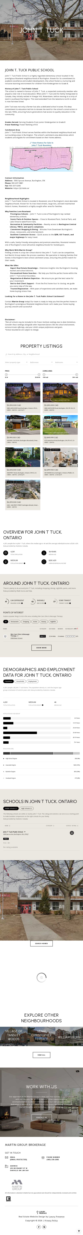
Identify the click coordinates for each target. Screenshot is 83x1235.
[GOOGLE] (44, 1227)
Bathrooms (34, 362)
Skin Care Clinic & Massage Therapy (20, 635)
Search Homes (41, 943)
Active (36, 622)
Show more (41, 648)
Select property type (12, 362)
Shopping (27, 622)
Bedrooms (59, 362)
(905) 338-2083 (53, 1159)
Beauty (44, 622)
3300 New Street (16, 638)
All (6, 622)
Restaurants (15, 622)
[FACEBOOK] (39, 1227)
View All (41, 1055)
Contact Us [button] (41, 1117)
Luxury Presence (56, 1216)
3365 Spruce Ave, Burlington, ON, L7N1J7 (15, 834)
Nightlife (53, 622)
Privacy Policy (51, 1220)
